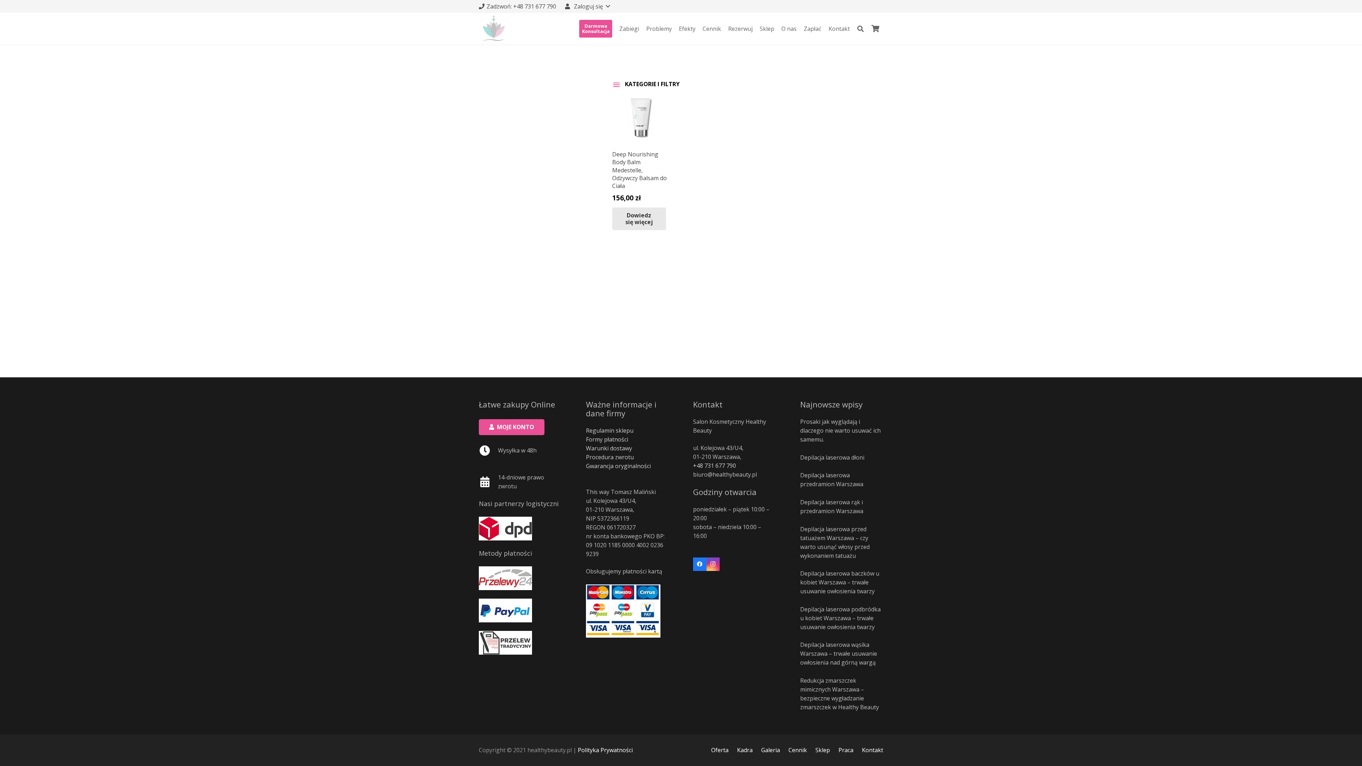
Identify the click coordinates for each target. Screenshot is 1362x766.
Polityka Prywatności (605, 750)
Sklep (822, 750)
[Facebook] (700, 564)
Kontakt (872, 750)
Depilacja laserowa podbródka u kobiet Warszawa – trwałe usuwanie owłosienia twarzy (840, 618)
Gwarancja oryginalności (618, 466)
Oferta (720, 750)
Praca (845, 750)
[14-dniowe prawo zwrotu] (488, 482)
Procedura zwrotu (610, 457)
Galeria (770, 750)
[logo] (494, 29)
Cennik (797, 750)
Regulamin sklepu (609, 430)
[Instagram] (713, 564)
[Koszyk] (875, 29)
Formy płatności (607, 439)
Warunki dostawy (609, 448)
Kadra (745, 750)
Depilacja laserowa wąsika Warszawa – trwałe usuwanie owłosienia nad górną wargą (838, 653)
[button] (587, 6)
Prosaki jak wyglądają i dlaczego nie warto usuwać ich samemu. (840, 430)
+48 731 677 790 (714, 466)
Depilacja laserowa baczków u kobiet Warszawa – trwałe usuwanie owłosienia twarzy (839, 582)
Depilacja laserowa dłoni (832, 457)
